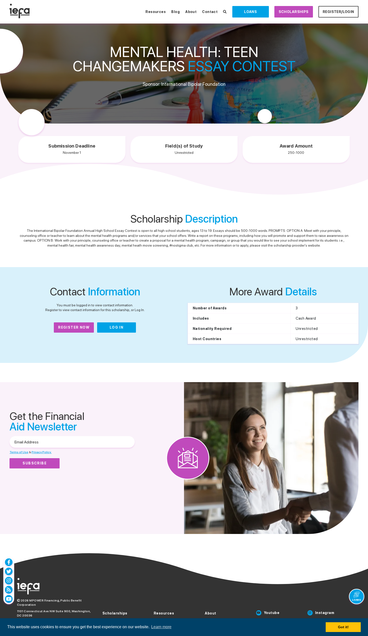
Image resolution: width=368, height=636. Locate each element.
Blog (175, 12)
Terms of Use (19, 452)
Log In (116, 327)
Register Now (74, 327)
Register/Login (338, 12)
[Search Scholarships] (225, 12)
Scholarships (294, 12)
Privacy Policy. (42, 452)
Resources (155, 12)
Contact (210, 12)
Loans (250, 12)
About (191, 12)
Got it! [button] (343, 627)
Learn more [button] (161, 627)
